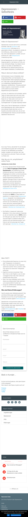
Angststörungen (8, 412)
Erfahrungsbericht (20, 298)
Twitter (3, 391)
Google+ (3, 390)
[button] (7, 17)
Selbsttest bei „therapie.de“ (18, 224)
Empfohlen (8, 461)
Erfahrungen (7, 422)
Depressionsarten (6, 48)
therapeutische (16, 55)
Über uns (3, 506)
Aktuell (20, 461)
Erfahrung (7, 309)
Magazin (5, 408)
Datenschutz (4, 509)
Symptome (14, 46)
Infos (5, 419)
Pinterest (3, 388)
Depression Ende (14, 2)
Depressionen (7, 416)
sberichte (12, 309)
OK (8, 515)
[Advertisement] (14, 131)
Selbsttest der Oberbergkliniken (17, 207)
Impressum (4, 508)
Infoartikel (21, 309)
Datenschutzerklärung (15, 515)
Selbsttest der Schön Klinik (10, 188)
